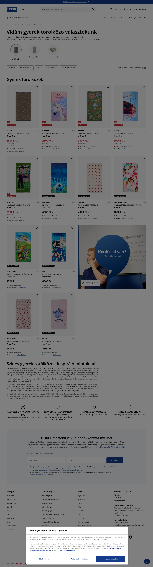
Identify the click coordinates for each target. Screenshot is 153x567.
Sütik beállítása (45, 559)
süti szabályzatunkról (67, 550)
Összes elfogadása (110, 559)
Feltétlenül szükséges (79, 559)
